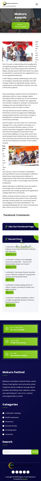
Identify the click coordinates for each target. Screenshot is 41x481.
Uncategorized (10, 430)
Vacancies (9, 434)
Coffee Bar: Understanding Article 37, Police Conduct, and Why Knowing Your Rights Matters (19, 287)
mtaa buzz (9, 422)
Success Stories (11, 426)
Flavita (25, 479)
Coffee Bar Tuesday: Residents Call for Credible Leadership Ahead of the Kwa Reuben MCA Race (19, 300)
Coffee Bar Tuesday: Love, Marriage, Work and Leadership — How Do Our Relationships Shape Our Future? (18, 261)
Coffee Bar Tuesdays (13, 413)
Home (19, 24)
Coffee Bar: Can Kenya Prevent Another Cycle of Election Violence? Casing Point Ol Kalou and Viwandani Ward (20, 274)
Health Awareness (12, 417)
